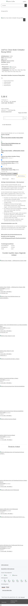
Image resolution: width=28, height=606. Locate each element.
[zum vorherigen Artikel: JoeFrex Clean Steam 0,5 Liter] (9, 11)
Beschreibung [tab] (21, 176)
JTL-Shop (8, 602)
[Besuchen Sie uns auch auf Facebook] (2, 593)
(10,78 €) (9, 163)
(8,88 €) (10, 170)
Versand (14, 101)
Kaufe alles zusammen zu (9, 173)
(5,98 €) (10, 157)
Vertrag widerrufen (7, 590)
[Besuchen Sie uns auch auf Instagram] (2, 594)
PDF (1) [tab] (13, 178)
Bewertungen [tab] (5, 178)
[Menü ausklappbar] (3, 1)
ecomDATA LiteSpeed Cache (20, 602)
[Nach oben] (0, 605)
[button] (21, 1)
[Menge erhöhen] (24, 121)
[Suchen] (26, 5)
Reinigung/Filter (10, 60)
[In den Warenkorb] (2, 16)
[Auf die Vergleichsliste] (24, 19)
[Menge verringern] (2, 118)
